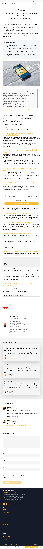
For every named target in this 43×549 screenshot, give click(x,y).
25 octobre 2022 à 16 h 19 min (12, 421)
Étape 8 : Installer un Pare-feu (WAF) (11, 103)
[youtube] (4, 1)
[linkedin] (2, 1)
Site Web (5, 467)
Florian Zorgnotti (8, 3)
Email (4, 460)
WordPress (22, 10)
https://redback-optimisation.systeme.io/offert (18, 425)
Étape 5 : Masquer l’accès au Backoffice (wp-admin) (15, 98)
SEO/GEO (6, 381)
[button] (40, 3)
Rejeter (35, 547)
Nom (4, 453)
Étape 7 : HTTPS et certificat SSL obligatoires (13, 101)
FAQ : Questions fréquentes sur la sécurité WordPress (15, 106)
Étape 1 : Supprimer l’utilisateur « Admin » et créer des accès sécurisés (19, 92)
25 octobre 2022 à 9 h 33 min (12, 408)
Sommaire (5, 90)
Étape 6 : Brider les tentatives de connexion (13, 100)
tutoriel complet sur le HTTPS (30, 227)
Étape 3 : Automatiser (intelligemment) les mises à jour (16, 95)
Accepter (28, 547)
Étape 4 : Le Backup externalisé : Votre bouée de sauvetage (17, 96)
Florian (8, 420)
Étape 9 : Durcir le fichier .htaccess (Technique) (14, 104)
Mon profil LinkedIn (17, 332)
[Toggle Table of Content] (35, 90)
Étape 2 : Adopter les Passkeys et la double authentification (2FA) (18, 93)
